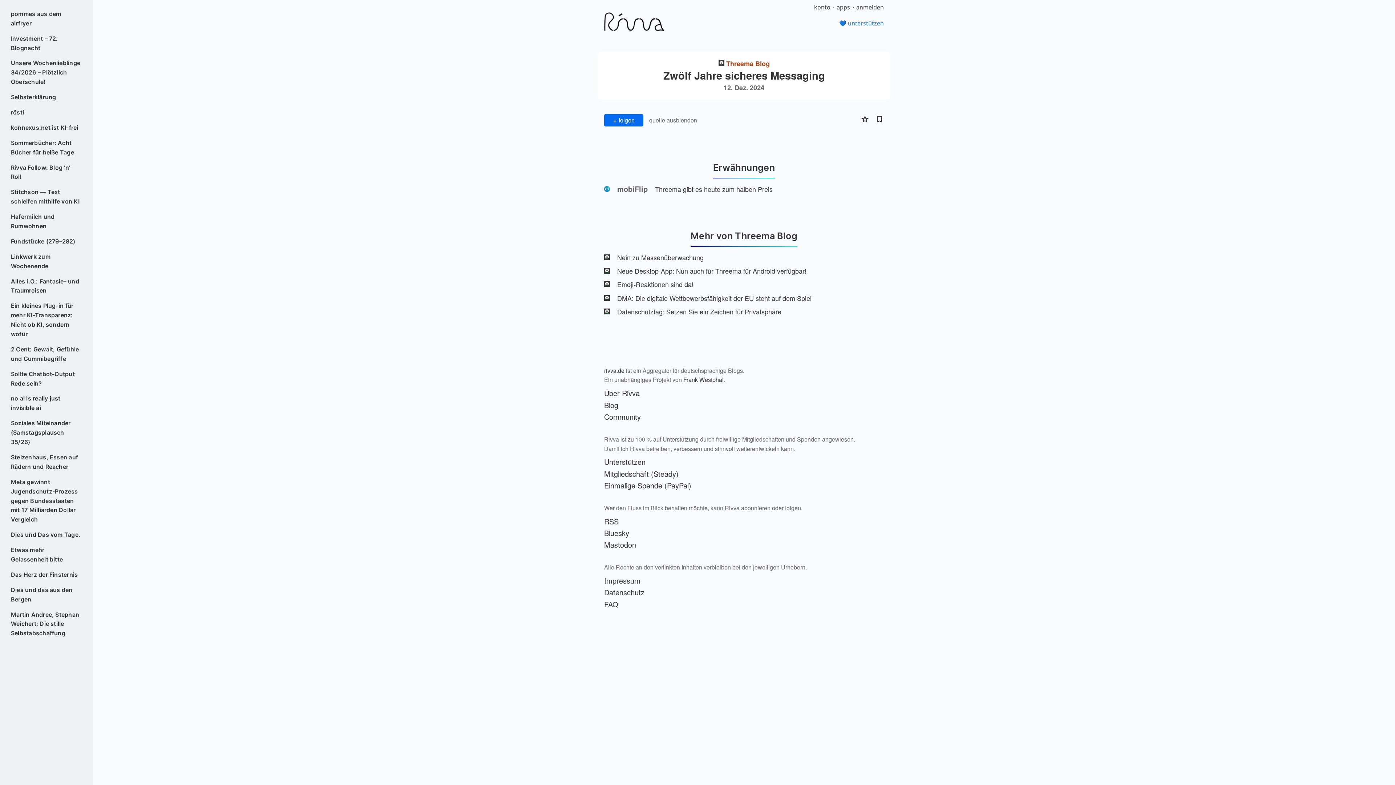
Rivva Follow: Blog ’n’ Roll (40, 172)
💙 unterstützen (861, 23)
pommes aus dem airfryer (36, 18)
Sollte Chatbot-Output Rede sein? (43, 378)
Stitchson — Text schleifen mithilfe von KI (45, 196)
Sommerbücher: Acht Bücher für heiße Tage (42, 147)
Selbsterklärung (33, 97)
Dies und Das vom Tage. (45, 534)
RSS (611, 521)
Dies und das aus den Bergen (42, 594)
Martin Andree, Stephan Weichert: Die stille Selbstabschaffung (45, 624)
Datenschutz (624, 592)
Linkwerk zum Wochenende (30, 261)
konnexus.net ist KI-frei (44, 127)
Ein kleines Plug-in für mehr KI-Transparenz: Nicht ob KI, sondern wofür (42, 320)
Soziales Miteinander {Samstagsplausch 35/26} (41, 432)
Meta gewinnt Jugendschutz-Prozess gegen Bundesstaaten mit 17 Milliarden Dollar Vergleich (44, 500)
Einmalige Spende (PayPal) (647, 485)
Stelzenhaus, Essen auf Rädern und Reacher (44, 462)
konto (822, 7)
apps (843, 7)
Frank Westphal (703, 379)
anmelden (870, 7)
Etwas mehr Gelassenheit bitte (37, 554)
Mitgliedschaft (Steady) (641, 473)
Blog (611, 405)
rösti (17, 112)
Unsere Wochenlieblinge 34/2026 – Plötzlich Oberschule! (45, 72)
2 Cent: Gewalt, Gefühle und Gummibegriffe (45, 354)
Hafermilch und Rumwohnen (32, 221)
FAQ (611, 604)
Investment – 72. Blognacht (34, 43)
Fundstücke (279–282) (43, 241)
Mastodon (620, 544)
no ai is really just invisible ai (36, 403)
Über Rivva (622, 393)
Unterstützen (625, 461)
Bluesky (616, 533)
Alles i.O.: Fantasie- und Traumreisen (45, 286)
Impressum (622, 580)
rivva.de (614, 370)
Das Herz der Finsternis (44, 574)
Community (622, 416)
